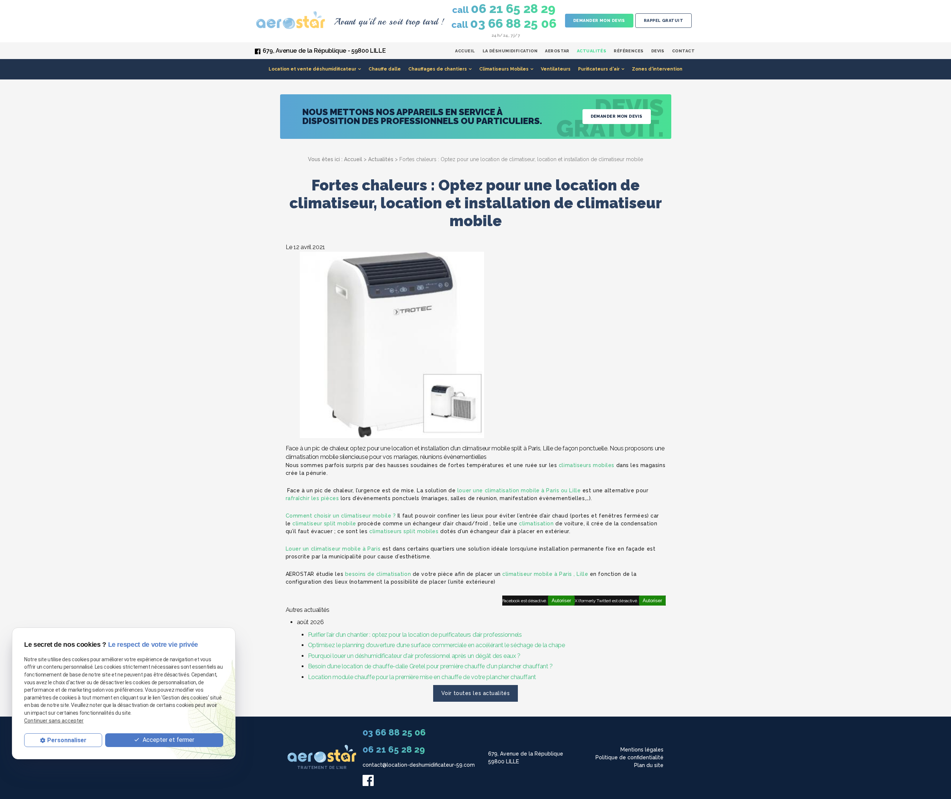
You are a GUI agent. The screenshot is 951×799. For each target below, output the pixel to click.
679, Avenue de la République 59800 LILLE (525, 757)
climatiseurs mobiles (586, 465)
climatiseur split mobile (324, 523)
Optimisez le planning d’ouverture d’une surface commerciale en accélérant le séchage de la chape (436, 645)
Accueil (465, 51)
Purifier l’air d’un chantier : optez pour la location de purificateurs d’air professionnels (415, 634)
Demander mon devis (599, 20)
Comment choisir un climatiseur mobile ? (341, 516)
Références (628, 51)
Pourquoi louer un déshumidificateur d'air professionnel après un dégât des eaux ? (414, 655)
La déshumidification (510, 51)
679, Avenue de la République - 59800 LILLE (324, 50)
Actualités (591, 51)
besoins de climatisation (378, 574)
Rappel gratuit (663, 20)
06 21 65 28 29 (503, 9)
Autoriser (652, 600)
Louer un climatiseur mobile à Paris (333, 549)
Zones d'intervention (657, 69)
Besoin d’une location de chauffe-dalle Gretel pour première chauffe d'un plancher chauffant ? (430, 666)
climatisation (536, 523)
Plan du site (648, 765)
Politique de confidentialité (629, 757)
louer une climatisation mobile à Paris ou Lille (519, 490)
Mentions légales (641, 750)
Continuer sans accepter (54, 720)
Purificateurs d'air (599, 69)
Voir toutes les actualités (475, 693)
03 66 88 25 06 (503, 24)
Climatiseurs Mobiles (504, 69)
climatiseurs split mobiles (404, 531)
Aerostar (557, 51)
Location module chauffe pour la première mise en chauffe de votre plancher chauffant (422, 677)
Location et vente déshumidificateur (312, 69)
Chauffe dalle (385, 69)
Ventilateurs (556, 69)
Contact (683, 51)
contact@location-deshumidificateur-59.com (419, 765)
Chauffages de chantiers (437, 69)
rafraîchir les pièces (312, 498)
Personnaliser (67, 739)
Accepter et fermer (167, 739)
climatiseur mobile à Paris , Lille (545, 574)
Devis (658, 51)
